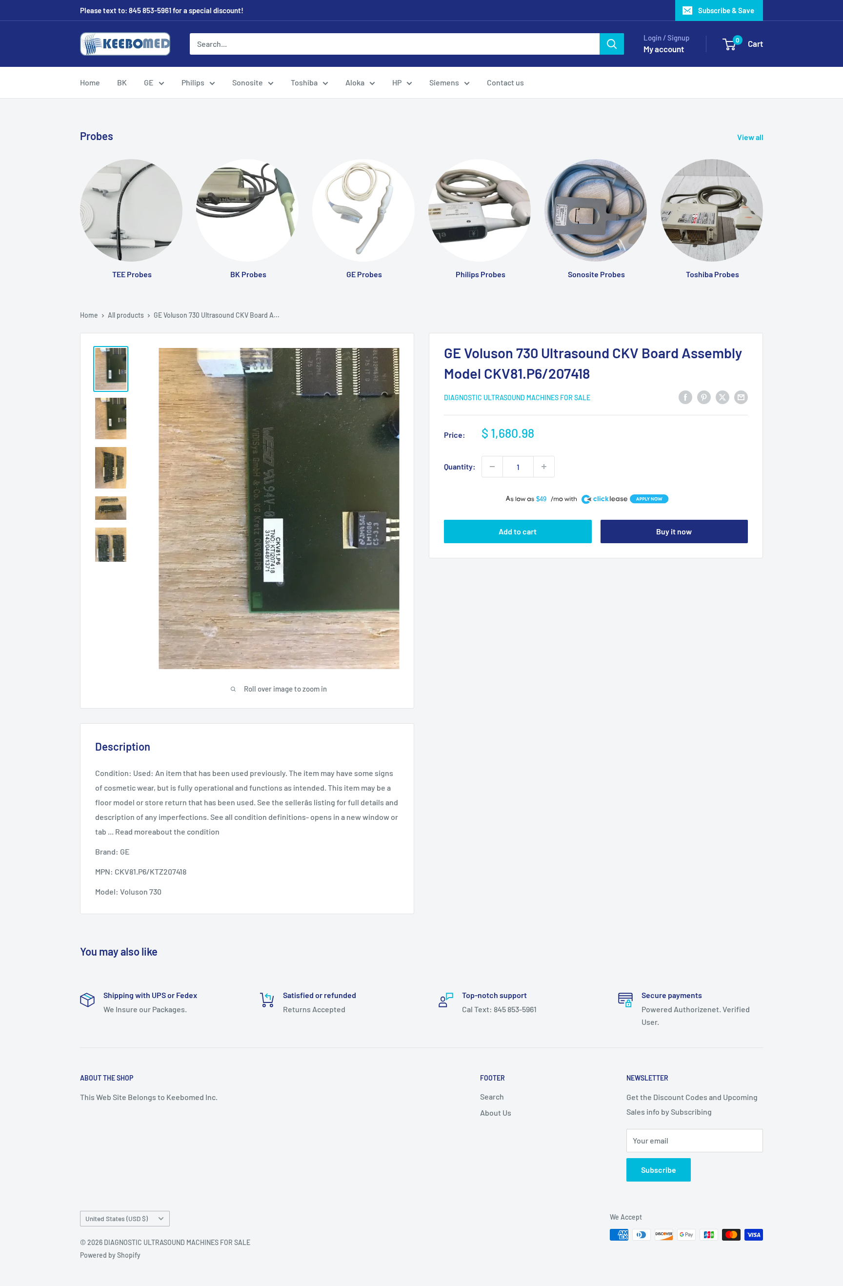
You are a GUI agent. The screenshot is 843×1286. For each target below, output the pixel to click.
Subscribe (658, 1169)
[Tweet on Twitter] (722, 396)
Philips (192, 82)
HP (396, 82)
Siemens (444, 82)
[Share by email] (741, 396)
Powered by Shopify (110, 1255)
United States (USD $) (116, 1218)
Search (492, 1096)
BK (122, 82)
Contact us (505, 82)
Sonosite (247, 82)
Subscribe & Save (726, 10)
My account (663, 49)
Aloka (354, 82)
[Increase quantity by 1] (544, 466)
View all (751, 137)
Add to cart (518, 531)
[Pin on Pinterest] (704, 396)
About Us (495, 1112)
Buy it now (674, 531)
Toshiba (304, 82)
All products (126, 315)
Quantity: (460, 466)
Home (90, 82)
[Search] (612, 44)
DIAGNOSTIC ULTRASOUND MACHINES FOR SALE (517, 397)
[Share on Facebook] (685, 396)
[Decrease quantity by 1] (492, 466)
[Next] (762, 209)
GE (149, 82)
